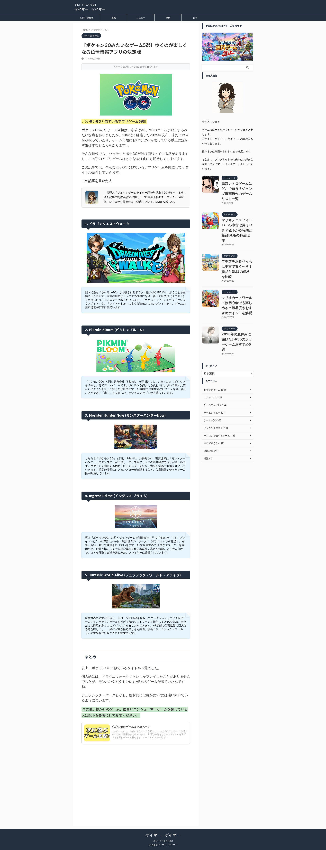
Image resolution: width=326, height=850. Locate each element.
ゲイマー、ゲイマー (90, 9)
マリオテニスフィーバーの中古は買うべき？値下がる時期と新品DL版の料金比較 (237, 230)
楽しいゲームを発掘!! (163, 840)
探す (195, 17)
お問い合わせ (86, 17)
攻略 (114, 17)
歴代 (168, 17)
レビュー (141, 17)
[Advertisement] (136, 780)
